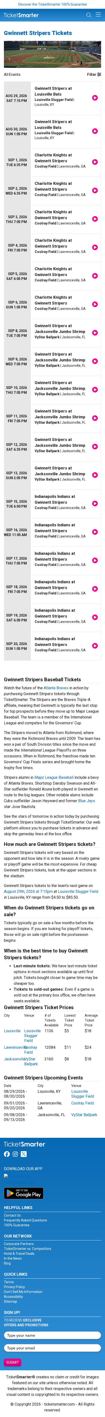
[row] (52, 98)
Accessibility (13, 1297)
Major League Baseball (54, 777)
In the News (13, 1258)
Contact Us (12, 1215)
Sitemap (10, 1301)
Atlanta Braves (56, 688)
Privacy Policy (14, 1287)
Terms (9, 1282)
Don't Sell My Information (23, 1292)
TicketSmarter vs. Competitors (27, 1249)
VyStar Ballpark (31, 1061)
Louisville (12, 1031)
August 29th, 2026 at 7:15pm (28, 891)
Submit (12, 1362)
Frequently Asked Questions (25, 1220)
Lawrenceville (16, 1047)
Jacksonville (14, 1059)
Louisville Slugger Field (78, 891)
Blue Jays (86, 800)
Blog (7, 1263)
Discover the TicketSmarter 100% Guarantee (52, 4)
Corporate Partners (19, 1244)
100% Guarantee (17, 1225)
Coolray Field (30, 1050)
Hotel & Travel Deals (19, 1254)
